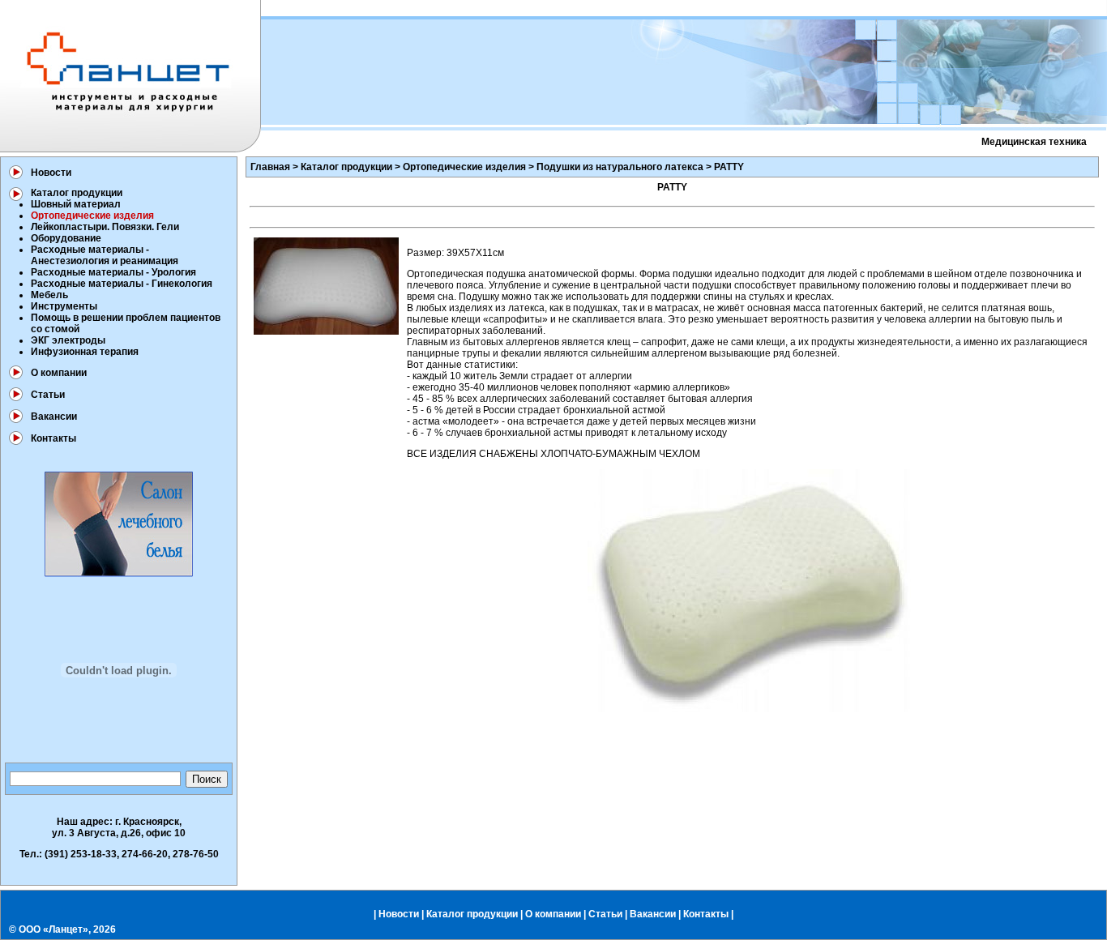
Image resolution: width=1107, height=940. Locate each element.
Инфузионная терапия (85, 351)
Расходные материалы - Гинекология (121, 283)
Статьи (48, 394)
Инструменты (64, 306)
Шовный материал (76, 204)
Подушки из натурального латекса (619, 167)
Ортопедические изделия (464, 167)
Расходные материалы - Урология (113, 272)
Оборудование (66, 238)
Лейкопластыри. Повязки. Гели (105, 227)
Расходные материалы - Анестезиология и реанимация (104, 255)
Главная (270, 167)
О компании (59, 372)
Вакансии (54, 416)
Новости (51, 172)
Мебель (49, 295)
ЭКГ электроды (68, 340)
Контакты (53, 438)
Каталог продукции (76, 193)
